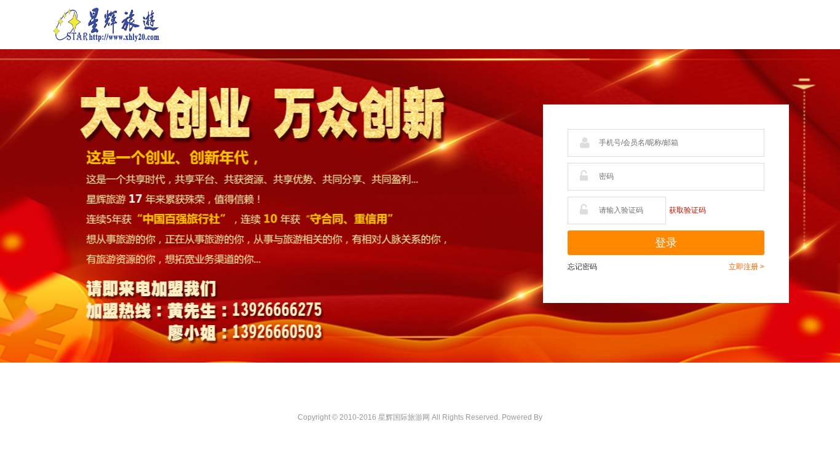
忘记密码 (582, 266)
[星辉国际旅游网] (106, 24)
